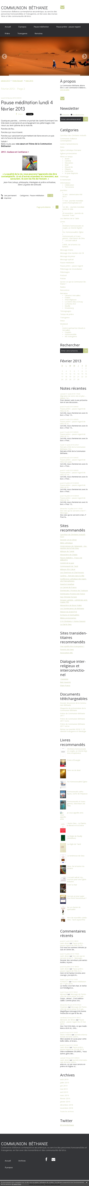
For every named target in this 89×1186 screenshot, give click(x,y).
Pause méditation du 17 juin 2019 (73, 982)
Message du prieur (67, 256)
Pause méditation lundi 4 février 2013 (27, 105)
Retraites (39, 33)
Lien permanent (10, 195)
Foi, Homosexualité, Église (72, 232)
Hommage (64, 176)
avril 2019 (64, 1092)
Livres (62, 222)
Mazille (67, 306)
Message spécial (66, 259)
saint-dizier (64, 943)
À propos (22, 26)
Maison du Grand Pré (68, 612)
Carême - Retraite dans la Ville (72, 576)
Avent (67, 159)
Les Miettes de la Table (69, 218)
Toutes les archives (67, 1111)
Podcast (63, 275)
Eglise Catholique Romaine (70, 150)
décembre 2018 (66, 1105)
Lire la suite (64, 89)
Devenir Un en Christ (68, 540)
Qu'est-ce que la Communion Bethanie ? (73, 283)
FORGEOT (64, 981)
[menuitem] (8, 26)
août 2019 (64, 1079)
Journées (63, 190)
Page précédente (44, 207)
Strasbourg (69, 308)
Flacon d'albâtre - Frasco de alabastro (71, 559)
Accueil (8, 26)
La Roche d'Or (70, 304)
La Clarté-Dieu (66, 624)
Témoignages (65, 311)
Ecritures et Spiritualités (69, 615)
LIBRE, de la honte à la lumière (71, 245)
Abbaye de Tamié (67, 551)
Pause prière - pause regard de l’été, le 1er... (72, 473)
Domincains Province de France (72, 594)
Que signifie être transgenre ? (72, 646)
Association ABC (66, 653)
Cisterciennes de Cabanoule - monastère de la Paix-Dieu (73, 547)
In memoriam (65, 180)
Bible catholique (66, 543)
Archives (22, 1160)
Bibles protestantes (68, 618)
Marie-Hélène (65, 1034)
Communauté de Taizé (69, 566)
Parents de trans (67, 649)
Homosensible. (71, 334)
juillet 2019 (64, 1082)
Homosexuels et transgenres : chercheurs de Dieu (73, 237)
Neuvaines (69, 163)
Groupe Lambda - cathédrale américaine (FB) (74, 601)
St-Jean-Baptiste (71, 173)
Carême (68, 161)
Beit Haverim (65, 682)
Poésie (63, 278)
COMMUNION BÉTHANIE (24, 7)
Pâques (68, 169)
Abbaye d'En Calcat (67, 569)
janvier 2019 (65, 1102)
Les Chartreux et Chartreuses (72, 572)
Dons (62, 147)
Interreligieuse (70, 300)
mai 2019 (64, 1089)
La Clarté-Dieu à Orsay (74, 302)
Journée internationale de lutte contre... (73, 1035)
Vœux (62, 321)
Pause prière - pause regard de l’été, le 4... (72, 970)
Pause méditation (41, 26)
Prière (7, 33)
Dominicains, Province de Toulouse (74, 590)
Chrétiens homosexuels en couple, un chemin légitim (73, 227)
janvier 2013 (5, 81)
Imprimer (7, 198)
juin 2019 (63, 1086)
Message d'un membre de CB (72, 253)
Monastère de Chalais (68, 554)
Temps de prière (67, 314)
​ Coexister (64, 679)
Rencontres (64, 290)
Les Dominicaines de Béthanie (72, 608)
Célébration (69, 185)
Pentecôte (69, 171)
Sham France (65, 685)
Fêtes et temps (66, 156)
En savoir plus (16, 1184)
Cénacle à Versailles (72, 295)
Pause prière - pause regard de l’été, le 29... (72, 410)
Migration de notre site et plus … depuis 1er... (73, 397)
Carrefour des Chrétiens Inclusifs (73, 135)
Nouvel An (69, 167)
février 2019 (65, 1098)
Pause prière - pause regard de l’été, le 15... (72, 435)
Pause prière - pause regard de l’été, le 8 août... (72, 461)
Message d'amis (66, 250)
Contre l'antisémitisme (69, 144)
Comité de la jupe (67, 563)
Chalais (67, 297)
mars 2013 (29, 81)
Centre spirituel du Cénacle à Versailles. (73, 329)
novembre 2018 (66, 1108)
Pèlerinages (65, 272)
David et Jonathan (67, 584)
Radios (63, 287)
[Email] (62, 7)
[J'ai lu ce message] (87, 1182)
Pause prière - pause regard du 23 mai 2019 (73, 1022)
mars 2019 (64, 1095)
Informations (65, 183)
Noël (66, 165)
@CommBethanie (67, 1125)
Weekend (64, 324)
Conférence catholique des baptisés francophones (73, 580)
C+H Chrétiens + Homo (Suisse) (72, 621)
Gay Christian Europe (68, 597)
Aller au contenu (7, 2)
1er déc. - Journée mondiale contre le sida (73, 208)
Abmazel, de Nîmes (68, 1020)
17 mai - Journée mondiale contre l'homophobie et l (72, 202)
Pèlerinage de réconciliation (71, 269)
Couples (68, 332)
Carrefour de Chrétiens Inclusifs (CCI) (72, 535)
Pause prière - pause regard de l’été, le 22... (72, 422)
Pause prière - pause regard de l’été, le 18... (72, 499)
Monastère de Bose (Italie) (71, 605)
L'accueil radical (71, 240)
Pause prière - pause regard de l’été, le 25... (72, 486)
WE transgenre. (71, 336)
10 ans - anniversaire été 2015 (72, 195)
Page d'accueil (18, 81)
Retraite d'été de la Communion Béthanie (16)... (72, 448)
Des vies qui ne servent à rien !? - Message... (73, 512)
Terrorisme (69, 187)
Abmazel (63, 994)
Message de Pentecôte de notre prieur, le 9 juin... (73, 995)
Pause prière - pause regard (68, 26)
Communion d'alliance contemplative (68, 139)
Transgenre (22, 33)
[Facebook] (46, 1159)
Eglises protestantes (68, 153)
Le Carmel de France (68, 587)
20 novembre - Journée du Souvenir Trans (72, 214)
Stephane (64, 1007)
